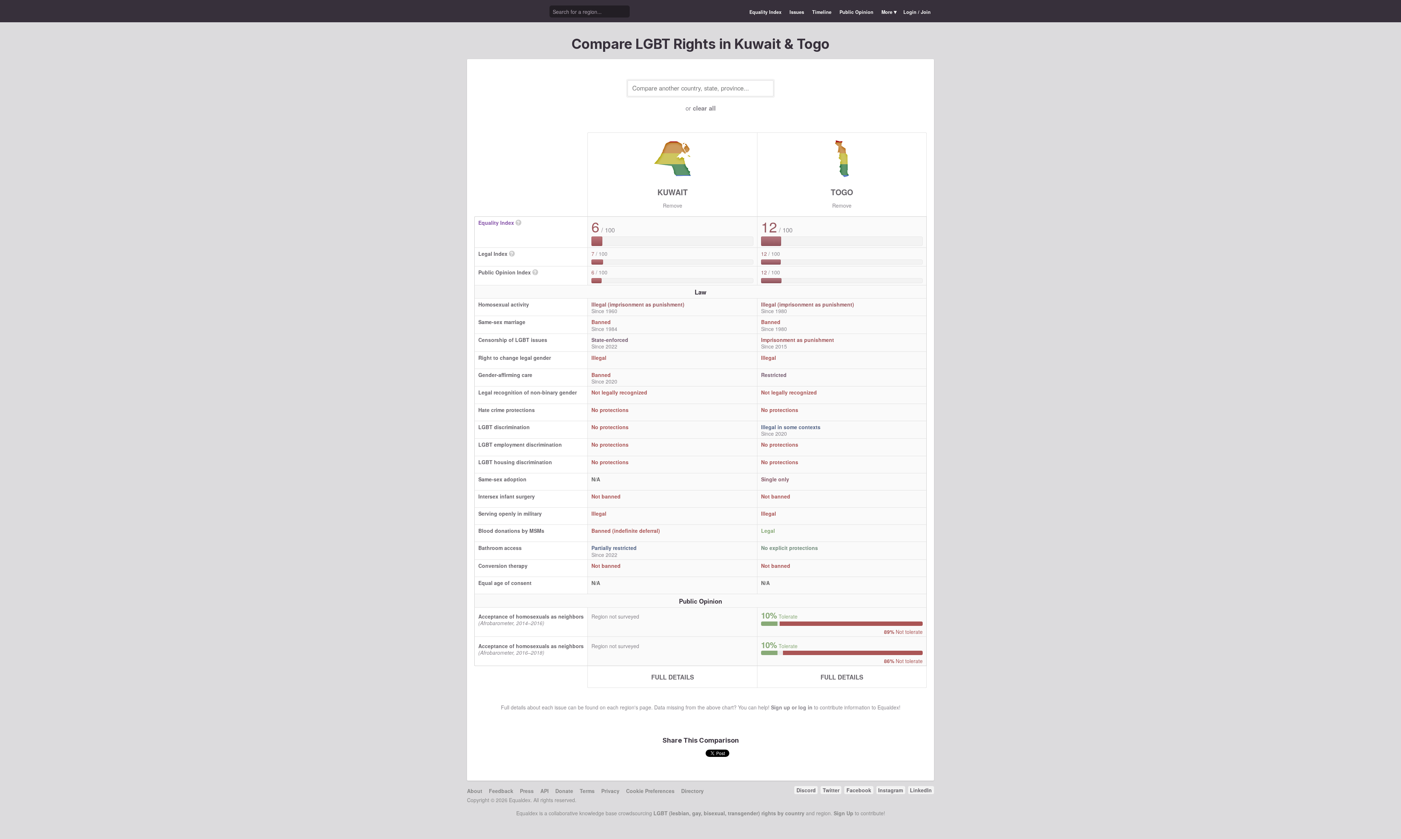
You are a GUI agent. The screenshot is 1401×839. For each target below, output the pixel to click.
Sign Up (843, 813)
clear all (704, 108)
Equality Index (765, 12)
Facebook (858, 790)
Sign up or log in (792, 707)
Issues (797, 12)
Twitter (831, 790)
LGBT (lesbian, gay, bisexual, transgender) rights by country (728, 813)
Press (527, 790)
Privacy (610, 790)
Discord (806, 790)
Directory (692, 790)
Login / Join (917, 12)
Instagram (890, 790)
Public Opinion (856, 12)
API (544, 790)
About (474, 790)
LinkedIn (921, 790)
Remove (672, 205)
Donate (564, 790)
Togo (842, 191)
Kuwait (672, 191)
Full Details (672, 677)
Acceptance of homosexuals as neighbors (531, 616)
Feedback (501, 790)
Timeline (821, 12)
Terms (587, 790)
